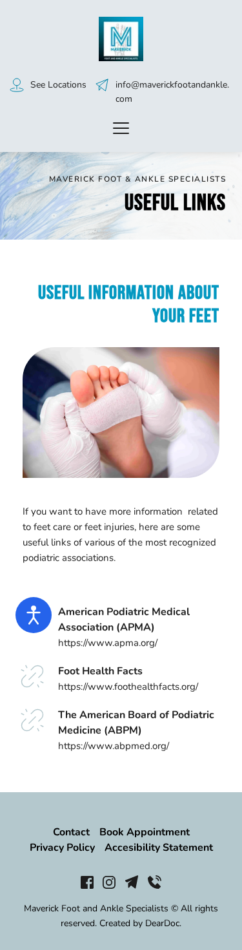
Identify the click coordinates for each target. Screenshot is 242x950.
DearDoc (162, 923)
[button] (121, 128)
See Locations (58, 85)
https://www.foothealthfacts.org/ (128, 686)
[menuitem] (71, 832)
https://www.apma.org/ (109, 642)
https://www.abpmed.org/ (113, 745)
